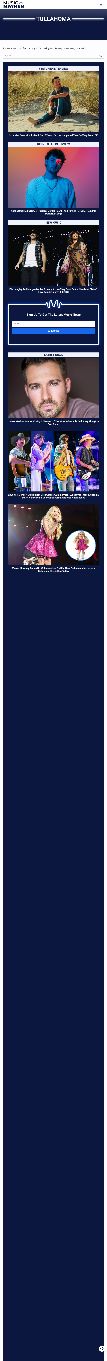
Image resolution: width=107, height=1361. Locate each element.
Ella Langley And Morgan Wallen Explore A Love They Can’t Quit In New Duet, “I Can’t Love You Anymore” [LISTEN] (53, 290)
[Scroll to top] (100, 1355)
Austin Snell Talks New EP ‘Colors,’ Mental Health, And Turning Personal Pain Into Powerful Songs (53, 212)
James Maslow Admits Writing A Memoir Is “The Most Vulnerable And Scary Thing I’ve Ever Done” (53, 423)
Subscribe (53, 331)
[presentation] (53, 101)
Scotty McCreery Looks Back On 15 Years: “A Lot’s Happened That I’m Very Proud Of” (53, 135)
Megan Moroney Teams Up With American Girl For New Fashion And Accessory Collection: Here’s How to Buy (53, 569)
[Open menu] (100, 4)
